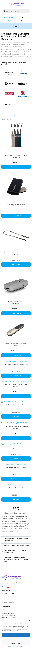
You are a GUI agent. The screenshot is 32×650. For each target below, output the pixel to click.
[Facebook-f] (2, 587)
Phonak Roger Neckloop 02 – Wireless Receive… (16, 427)
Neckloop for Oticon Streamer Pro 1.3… (16, 364)
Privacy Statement (19, 646)
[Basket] (22, 17)
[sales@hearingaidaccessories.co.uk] (2, 602)
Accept (16, 634)
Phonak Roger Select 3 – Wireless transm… (16, 448)
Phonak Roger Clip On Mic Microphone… (16, 302)
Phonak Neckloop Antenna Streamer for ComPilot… (16, 254)
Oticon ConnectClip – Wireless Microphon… (16, 205)
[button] (29, 621)
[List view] (17, 115)
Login (8, 20)
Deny (16, 639)
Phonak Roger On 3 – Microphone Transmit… (16, 344)
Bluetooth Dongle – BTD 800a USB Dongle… (16, 385)
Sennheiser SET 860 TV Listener (16, 467)
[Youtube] (8, 587)
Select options (17, 166)
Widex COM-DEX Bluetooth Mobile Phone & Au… (16, 156)
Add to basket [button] (17, 215)
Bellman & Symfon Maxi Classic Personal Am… (16, 405)
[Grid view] (14, 115)
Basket (22, 19)
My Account (8, 18)
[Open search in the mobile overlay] (16, 11)
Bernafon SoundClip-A (16, 488)
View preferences (16, 643)
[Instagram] (5, 587)
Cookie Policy (11, 646)
